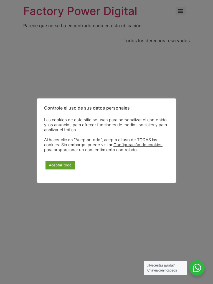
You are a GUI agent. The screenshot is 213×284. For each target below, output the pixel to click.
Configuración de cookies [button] (138, 144)
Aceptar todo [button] (60, 165)
